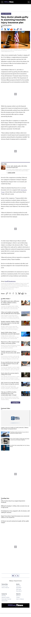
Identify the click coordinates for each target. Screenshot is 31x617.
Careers (18, 597)
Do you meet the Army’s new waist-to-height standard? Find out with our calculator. (10, 363)
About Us (18, 595)
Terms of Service (5, 587)
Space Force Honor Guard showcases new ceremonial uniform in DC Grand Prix (15, 516)
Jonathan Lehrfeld (11, 172)
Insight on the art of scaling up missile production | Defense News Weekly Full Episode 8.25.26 (14, 428)
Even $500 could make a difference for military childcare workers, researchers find (10, 302)
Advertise (4, 595)
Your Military (6, 14)
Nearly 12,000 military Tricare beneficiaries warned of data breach (10, 333)
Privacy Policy (5, 585)
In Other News (5, 298)
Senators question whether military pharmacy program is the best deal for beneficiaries (10, 323)
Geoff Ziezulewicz (7, 25)
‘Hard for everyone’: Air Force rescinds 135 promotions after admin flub (10, 352)
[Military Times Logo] (8, 2)
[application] (15, 418)
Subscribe (18, 585)
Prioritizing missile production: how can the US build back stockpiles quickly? (19, 432)
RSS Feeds (18, 589)
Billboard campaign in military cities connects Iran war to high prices (15, 506)
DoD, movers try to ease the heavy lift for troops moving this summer (10, 383)
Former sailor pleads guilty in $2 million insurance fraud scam (16, 166)
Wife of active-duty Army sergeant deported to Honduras (13, 501)
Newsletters (18, 587)
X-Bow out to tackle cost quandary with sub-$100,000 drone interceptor (10, 312)
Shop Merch (19, 591)
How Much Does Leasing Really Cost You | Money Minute (20, 446)
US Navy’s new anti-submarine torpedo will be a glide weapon (15, 521)
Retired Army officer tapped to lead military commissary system (10, 342)
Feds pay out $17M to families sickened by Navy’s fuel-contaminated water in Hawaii (8, 393)
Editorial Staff (4, 600)
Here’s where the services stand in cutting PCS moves (10, 373)
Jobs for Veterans (20, 599)
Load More (15, 402)
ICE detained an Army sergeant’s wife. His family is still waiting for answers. (15, 511)
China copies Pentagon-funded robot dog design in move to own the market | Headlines (19, 439)
